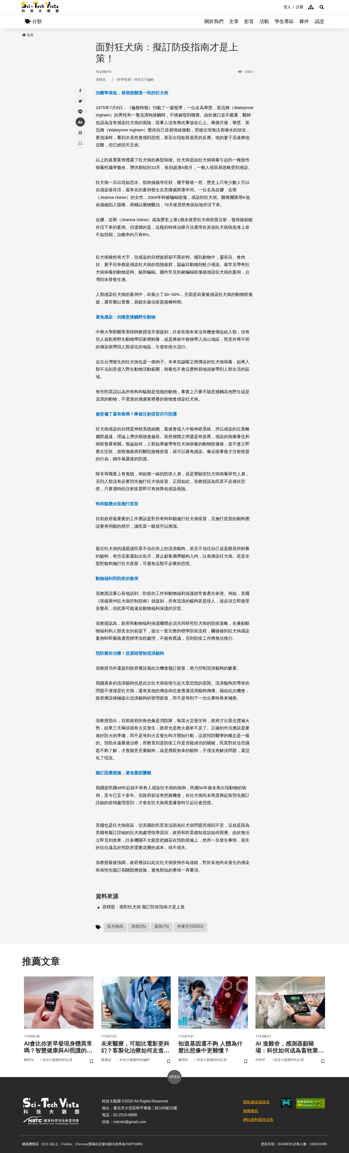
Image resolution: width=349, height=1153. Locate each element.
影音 (249, 21)
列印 (80, 132)
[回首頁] (40, 7)
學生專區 (284, 21)
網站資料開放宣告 (258, 1120)
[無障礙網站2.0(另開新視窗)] (310, 1103)
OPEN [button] (174, 1077)
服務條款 (250, 1111)
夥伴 (304, 21)
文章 (234, 21)
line (79, 112)
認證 (319, 21)
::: (280, 6)
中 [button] (80, 122)
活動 (264, 21)
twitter (80, 101)
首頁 (30, 35)
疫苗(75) (162, 926)
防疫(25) (139, 926)
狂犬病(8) (115, 926)
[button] (322, 7)
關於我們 (213, 21)
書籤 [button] (80, 143)
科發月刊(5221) (190, 926)
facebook (80, 91)
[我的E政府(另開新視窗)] (286, 1103)
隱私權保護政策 (256, 1102)
